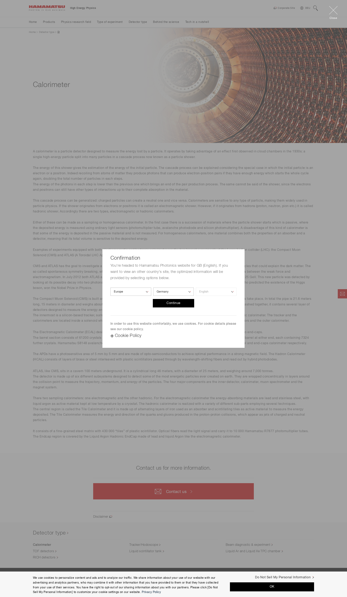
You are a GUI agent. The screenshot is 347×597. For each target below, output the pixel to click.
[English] (216, 292)
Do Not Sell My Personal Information (283, 577)
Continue (173, 303)
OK (272, 586)
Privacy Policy (151, 592)
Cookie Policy (128, 336)
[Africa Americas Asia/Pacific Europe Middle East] (130, 292)
